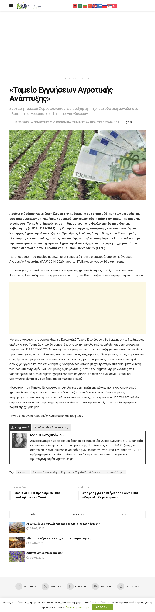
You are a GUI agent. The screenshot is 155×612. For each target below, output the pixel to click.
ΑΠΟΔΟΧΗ (102, 607)
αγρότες (23, 472)
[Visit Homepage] (29, 5)
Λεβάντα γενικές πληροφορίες (44, 553)
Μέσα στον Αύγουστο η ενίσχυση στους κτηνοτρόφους (58, 538)
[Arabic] (80, 5)
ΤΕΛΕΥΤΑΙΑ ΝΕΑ (108, 122)
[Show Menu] (11, 5)
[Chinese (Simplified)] (90, 5)
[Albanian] (75, 5)
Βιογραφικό (22, 427)
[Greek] (99, 5)
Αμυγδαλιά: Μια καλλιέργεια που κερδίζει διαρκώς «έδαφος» (63, 523)
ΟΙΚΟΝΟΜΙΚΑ (62, 122)
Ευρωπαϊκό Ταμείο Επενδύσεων (80, 472)
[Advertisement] (77, 43)
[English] (94, 5)
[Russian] (104, 5)
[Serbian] (109, 5)
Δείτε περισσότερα (77, 607)
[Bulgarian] (85, 5)
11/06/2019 (21, 122)
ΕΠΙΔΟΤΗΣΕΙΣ (42, 122)
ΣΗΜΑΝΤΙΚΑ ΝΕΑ (84, 122)
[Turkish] (114, 5)
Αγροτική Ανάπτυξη (45, 472)
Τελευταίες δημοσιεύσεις (53, 427)
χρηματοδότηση (114, 472)
